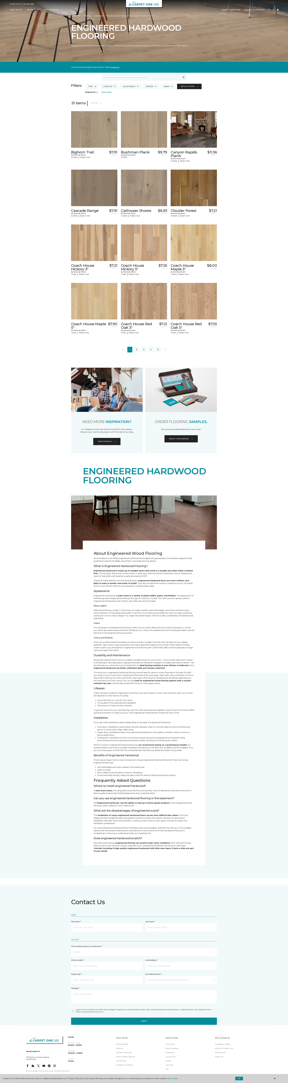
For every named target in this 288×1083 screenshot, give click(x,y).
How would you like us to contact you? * (86, 946)
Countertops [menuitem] (121, 1061)
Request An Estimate (254, 10)
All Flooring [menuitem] (170, 1044)
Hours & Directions (231, 10)
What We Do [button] (16, 10)
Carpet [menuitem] (168, 1061)
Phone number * (77, 960)
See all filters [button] (188, 86)
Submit (144, 1021)
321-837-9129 (28, 4)
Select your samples (179, 439)
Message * (75, 988)
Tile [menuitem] (167, 1069)
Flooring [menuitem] (119, 1048)
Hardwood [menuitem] (169, 1053)
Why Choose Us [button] (51, 10)
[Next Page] (165, 349)
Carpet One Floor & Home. (43, 1071)
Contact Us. (114, 67)
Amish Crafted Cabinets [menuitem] (125, 1057)
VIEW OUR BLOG (104, 441)
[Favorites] (273, 9)
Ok (239, 1078)
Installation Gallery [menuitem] (222, 1044)
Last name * (150, 921)
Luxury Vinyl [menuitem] (170, 1057)
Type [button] (90, 86)
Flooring (87, 16)
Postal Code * (76, 974)
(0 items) (278, 10)
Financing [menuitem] (219, 1057)
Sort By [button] (94, 103)
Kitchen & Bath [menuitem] (122, 1044)
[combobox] (141, 77)
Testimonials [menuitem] (220, 1053)
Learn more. (172, 1078)
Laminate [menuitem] (169, 1065)
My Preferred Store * (153, 974)
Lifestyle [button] (107, 86)
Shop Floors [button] (33, 10)
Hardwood (98, 16)
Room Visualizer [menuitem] (172, 1048)
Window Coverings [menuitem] (124, 1053)
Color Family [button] (129, 86)
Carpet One (76, 16)
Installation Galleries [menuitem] (124, 1065)
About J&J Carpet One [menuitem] (224, 1048)
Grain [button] (166, 86)
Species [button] (149, 86)
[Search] (183, 77)
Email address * (151, 960)
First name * (76, 921)
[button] (269, 9)
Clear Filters (106, 92)
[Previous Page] (123, 349)
